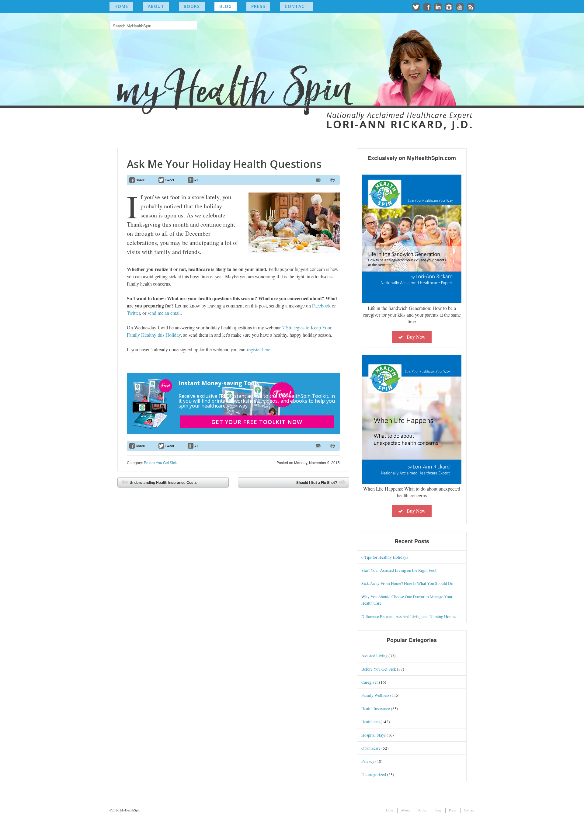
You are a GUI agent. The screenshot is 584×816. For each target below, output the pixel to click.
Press (258, 6)
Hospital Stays (373, 735)
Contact (296, 6)
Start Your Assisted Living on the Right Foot (398, 570)
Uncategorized (373, 774)
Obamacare (371, 748)
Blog (225, 6)
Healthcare (370, 721)
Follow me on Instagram (449, 7)
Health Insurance (375, 708)
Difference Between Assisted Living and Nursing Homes (408, 616)
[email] (318, 180)
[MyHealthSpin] (291, 68)
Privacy (367, 761)
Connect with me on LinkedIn (438, 7)
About (156, 6)
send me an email (164, 313)
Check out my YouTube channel (460, 7)
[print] (332, 180)
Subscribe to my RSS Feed (470, 7)
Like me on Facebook (427, 7)
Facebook (321, 305)
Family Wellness (375, 695)
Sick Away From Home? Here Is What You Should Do (407, 583)
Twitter (133, 313)
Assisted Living (374, 655)
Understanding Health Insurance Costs (163, 482)
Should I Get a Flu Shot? (316, 482)
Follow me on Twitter (416, 7)
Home (121, 6)
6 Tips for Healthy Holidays (384, 557)
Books (192, 6)
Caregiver (369, 682)
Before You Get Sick (160, 462)
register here (258, 349)
